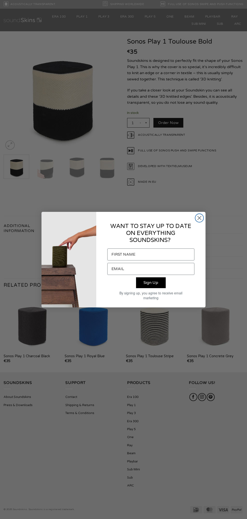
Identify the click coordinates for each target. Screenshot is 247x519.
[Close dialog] (199, 218)
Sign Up (151, 282)
